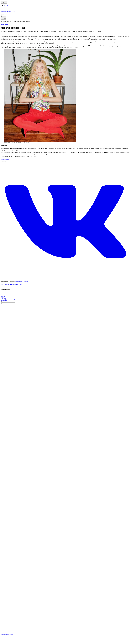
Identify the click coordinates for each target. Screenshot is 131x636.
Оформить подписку (9, 11)
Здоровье (6, 24)
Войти (2, 11)
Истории (19, 284)
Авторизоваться (5, 159)
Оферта (2, 284)
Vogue (2, 24)
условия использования (21, 281)
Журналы (6, 5)
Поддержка (8, 284)
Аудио (5, 6)
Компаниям (14, 284)
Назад (4, 2)
